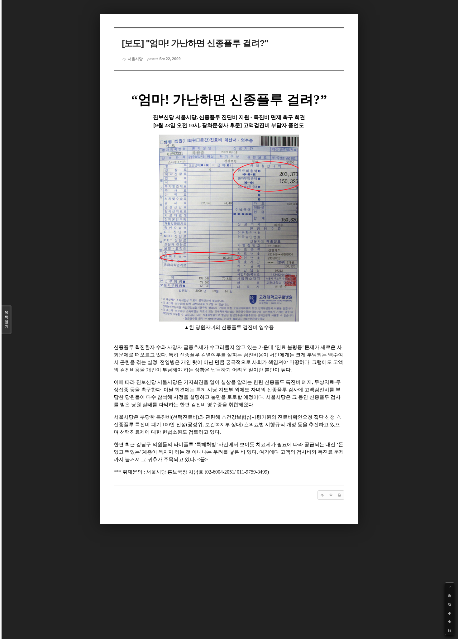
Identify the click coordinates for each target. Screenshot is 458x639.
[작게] (449, 604)
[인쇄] (449, 630)
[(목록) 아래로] (449, 622)
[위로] (449, 613)
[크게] (449, 595)
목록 (6, 319)
